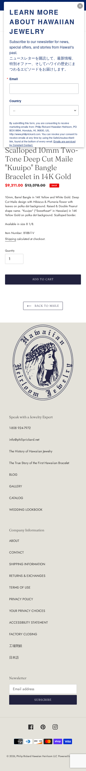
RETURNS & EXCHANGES (27, 575)
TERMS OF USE (20, 587)
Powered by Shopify (69, 756)
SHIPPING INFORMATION (27, 564)
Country (15, 101)
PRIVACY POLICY (21, 599)
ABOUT (14, 540)
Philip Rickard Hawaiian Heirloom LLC (37, 756)
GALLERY (15, 486)
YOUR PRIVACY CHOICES (27, 610)
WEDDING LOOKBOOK (25, 509)
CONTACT (16, 552)
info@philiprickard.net (24, 439)
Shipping (10, 239)
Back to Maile (46, 305)
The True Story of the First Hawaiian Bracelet (39, 463)
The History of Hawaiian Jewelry (30, 451)
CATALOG (16, 498)
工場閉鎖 (15, 645)
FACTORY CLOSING (23, 634)
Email (13, 79)
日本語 (14, 657)
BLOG (13, 474)
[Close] (80, 6)
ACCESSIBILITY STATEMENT (28, 622)
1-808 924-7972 (20, 428)
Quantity (9, 250)
